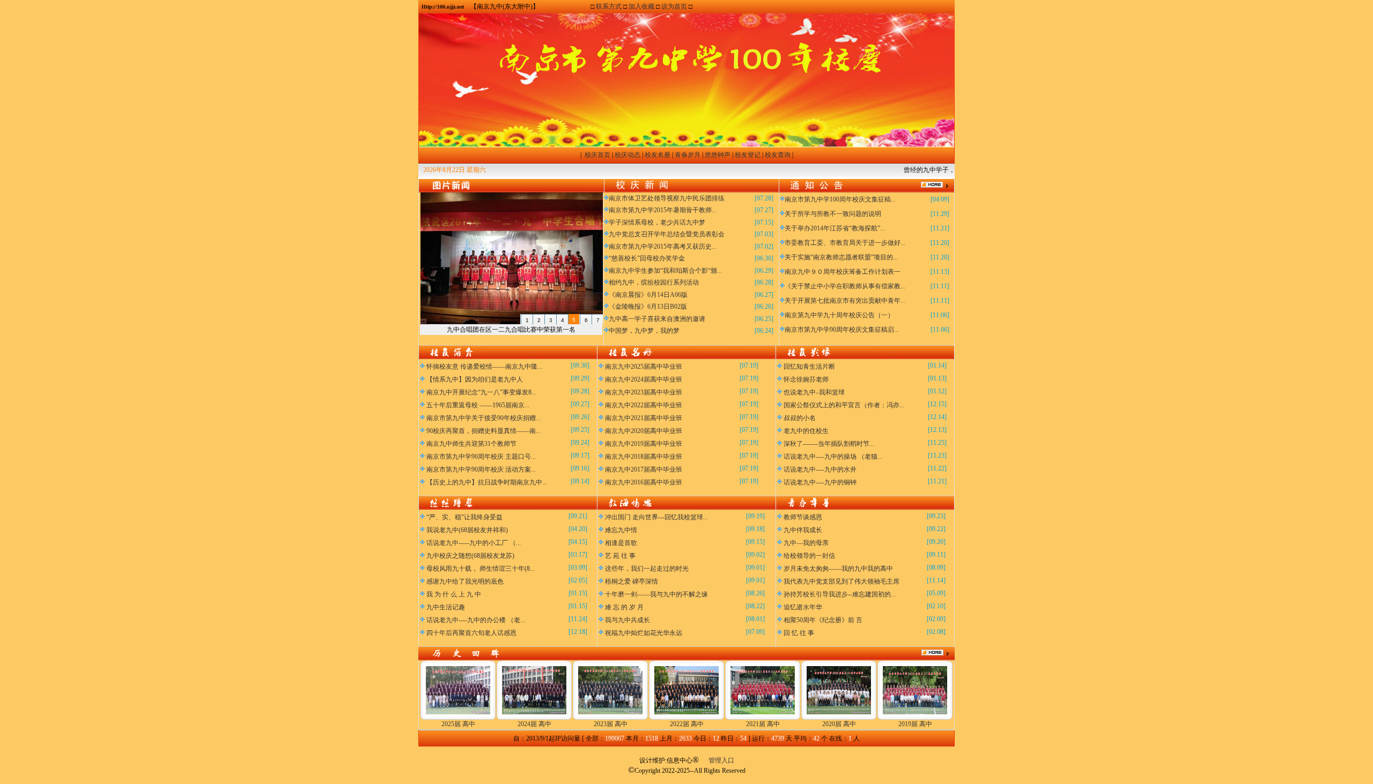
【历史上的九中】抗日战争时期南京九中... (486, 482)
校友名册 (657, 155)
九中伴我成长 (803, 530)
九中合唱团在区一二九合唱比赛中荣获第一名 (511, 329)
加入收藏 (641, 6)
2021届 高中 (763, 724)
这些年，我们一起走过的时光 (647, 568)
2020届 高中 (839, 724)
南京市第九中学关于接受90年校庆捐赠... (483, 418)
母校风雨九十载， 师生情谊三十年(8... (480, 568)
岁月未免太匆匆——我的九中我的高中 (838, 568)
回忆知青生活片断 (809, 366)
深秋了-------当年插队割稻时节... (829, 443)
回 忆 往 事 (799, 633)
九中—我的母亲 (806, 543)
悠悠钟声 (717, 155)
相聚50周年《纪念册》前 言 (823, 620)
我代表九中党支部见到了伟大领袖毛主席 (841, 581)
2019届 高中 (915, 724)
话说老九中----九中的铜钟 (820, 482)
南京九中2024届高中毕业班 (643, 379)
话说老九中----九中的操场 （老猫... (833, 456)
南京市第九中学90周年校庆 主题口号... (481, 456)
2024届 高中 (534, 724)
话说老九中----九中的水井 (820, 469)
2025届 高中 (458, 724)
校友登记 (748, 155)
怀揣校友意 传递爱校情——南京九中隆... (484, 366)
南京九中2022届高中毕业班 (643, 405)
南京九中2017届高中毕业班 (643, 469)
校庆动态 (627, 155)
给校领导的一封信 (809, 555)
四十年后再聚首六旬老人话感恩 (471, 633)
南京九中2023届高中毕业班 (643, 392)
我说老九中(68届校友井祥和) (467, 530)
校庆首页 (597, 155)
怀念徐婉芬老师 (806, 379)
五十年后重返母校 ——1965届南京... (477, 405)
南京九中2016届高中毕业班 (643, 482)
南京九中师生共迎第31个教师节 (471, 443)
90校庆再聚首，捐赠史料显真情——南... (483, 431)
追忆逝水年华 (803, 607)
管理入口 (721, 760)
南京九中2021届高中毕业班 (643, 418)
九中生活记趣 (445, 607)
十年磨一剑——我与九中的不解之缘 (656, 594)
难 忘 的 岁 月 (624, 607)
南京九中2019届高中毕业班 (643, 443)
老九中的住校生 (806, 431)
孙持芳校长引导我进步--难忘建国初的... (840, 594)
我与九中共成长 (627, 620)
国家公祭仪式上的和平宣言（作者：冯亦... (844, 405)
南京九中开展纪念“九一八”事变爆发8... (481, 392)
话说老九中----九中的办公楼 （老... (475, 620)
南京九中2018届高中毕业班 (643, 456)
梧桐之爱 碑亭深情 (631, 581)
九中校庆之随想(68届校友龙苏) (470, 555)
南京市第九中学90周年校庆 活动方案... (481, 469)
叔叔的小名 (800, 418)
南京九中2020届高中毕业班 (643, 431)
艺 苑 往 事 (620, 555)
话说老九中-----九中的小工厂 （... (473, 543)
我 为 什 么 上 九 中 (453, 594)
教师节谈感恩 (803, 517)
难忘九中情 (621, 530)
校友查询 (778, 155)
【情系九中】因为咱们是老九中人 (474, 379)
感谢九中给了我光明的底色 (465, 581)
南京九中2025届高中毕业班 (643, 366)
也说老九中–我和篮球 (814, 392)
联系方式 (609, 6)
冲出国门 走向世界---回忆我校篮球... (656, 517)
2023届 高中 (611, 724)
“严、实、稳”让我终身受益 (464, 517)
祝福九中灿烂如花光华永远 (643, 633)
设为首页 (674, 6)
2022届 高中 (687, 724)
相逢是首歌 (621, 543)
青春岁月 (687, 155)
